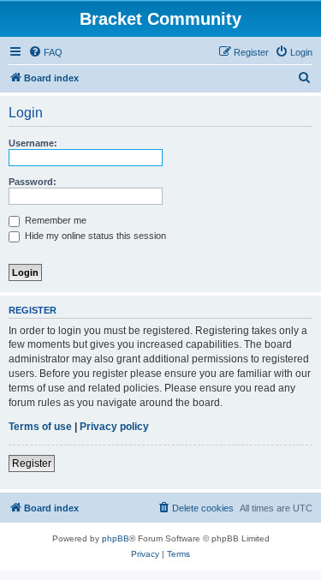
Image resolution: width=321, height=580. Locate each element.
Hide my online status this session (94, 235)
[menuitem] (45, 52)
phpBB (115, 538)
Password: (32, 181)
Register (31, 463)
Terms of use (40, 427)
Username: (33, 143)
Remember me (54, 220)
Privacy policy (114, 427)
